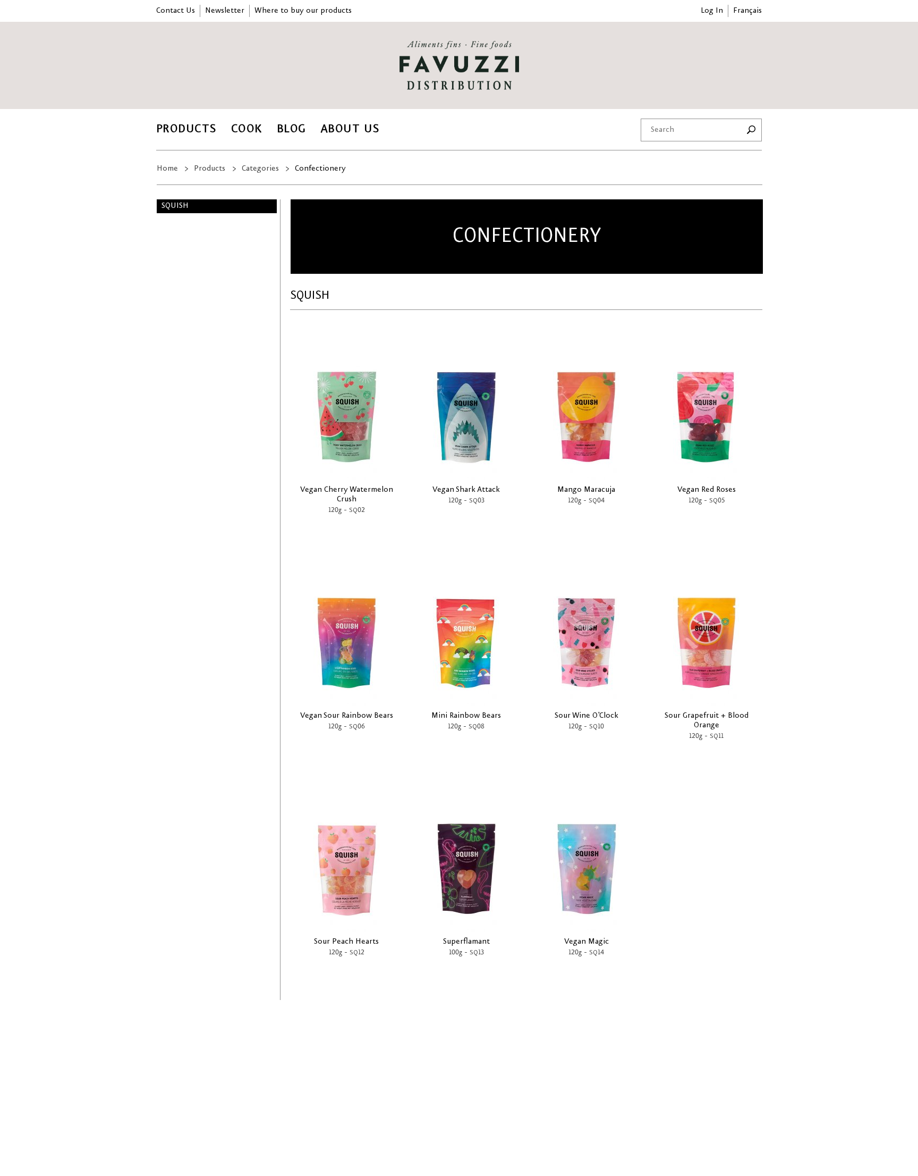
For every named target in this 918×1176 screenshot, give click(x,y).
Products (186, 129)
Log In (712, 10)
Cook (246, 129)
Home (167, 168)
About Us (350, 129)
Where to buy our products (303, 10)
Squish (175, 206)
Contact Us (175, 10)
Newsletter (224, 10)
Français (747, 10)
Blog (291, 129)
